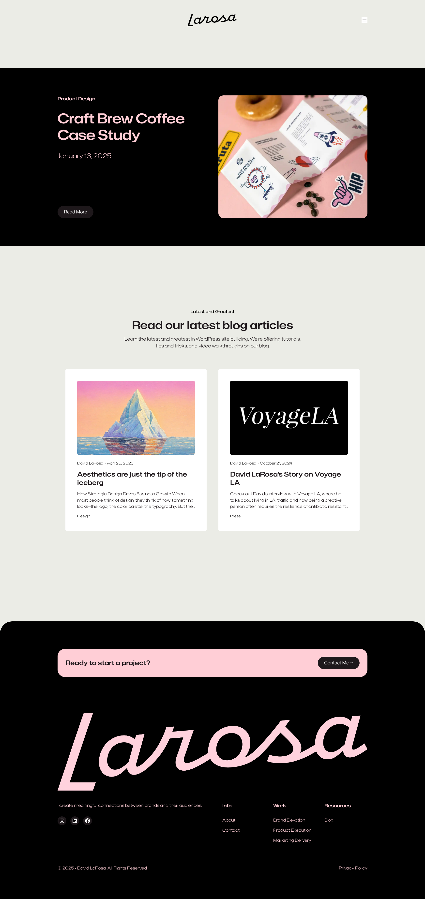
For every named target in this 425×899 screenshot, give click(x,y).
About (228, 820)
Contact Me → (338, 662)
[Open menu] (364, 20)
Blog (329, 820)
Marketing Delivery (292, 840)
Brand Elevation (289, 820)
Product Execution (292, 830)
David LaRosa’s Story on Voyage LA (285, 478)
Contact (231, 830)
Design (83, 516)
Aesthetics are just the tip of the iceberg (132, 478)
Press (235, 516)
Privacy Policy (353, 868)
